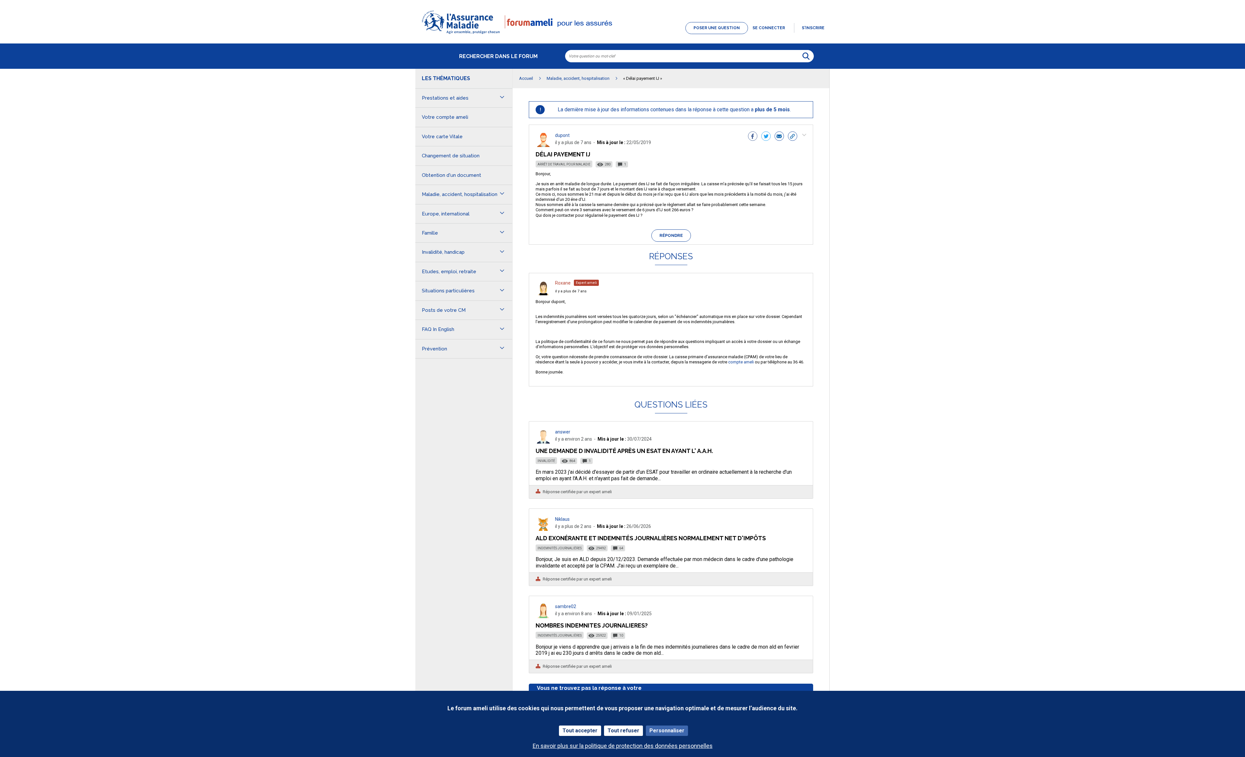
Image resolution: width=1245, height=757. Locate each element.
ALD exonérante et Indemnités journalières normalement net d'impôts (651, 538)
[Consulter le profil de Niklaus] (543, 529)
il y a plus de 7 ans (571, 291)
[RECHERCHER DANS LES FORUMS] (806, 56)
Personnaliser (666, 730)
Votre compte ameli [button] (445, 117)
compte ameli (741, 362)
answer (562, 431)
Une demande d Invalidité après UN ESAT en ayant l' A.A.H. (624, 450)
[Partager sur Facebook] (752, 136)
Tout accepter (580, 730)
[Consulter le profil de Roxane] (543, 293)
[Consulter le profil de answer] (543, 442)
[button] (622, 34)
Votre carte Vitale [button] (442, 137)
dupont (562, 135)
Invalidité (546, 461)
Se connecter (769, 28)
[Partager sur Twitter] (766, 136)
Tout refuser (623, 730)
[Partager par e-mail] (779, 136)
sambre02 (565, 606)
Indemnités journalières (560, 548)
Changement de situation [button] (451, 156)
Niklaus (562, 519)
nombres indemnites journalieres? (592, 625)
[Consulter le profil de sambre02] (543, 616)
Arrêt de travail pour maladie (564, 164)
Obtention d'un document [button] (451, 175)
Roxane (563, 283)
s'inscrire (813, 28)
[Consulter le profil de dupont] (543, 145)
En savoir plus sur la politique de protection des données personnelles (623, 745)
